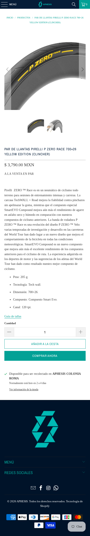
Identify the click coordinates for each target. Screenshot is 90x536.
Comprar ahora (44, 356)
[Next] (82, 69)
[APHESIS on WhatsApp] (56, 488)
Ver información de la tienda (23, 389)
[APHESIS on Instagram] (48, 488)
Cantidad (10, 323)
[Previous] (7, 69)
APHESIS (22, 501)
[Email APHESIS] (33, 488)
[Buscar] (74, 4)
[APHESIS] (45, 4)
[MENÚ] (2, 4)
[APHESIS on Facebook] (41, 488)
